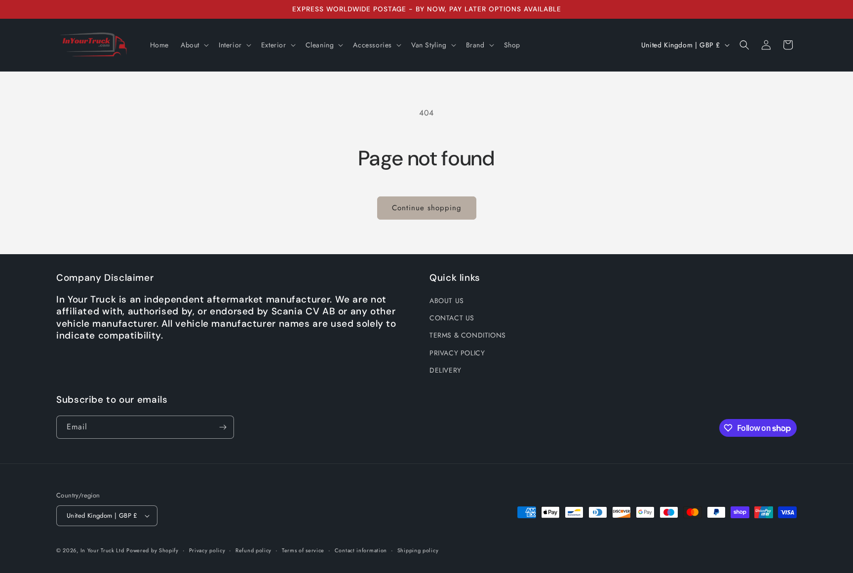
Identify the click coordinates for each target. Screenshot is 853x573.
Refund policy (253, 550)
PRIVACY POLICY (457, 353)
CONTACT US (451, 318)
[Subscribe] (222, 427)
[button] (194, 45)
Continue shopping (427, 207)
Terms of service (303, 550)
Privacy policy (207, 550)
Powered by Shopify (152, 550)
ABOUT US (446, 301)
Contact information (361, 550)
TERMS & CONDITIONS (467, 335)
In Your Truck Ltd (102, 550)
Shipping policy (418, 550)
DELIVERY (445, 370)
